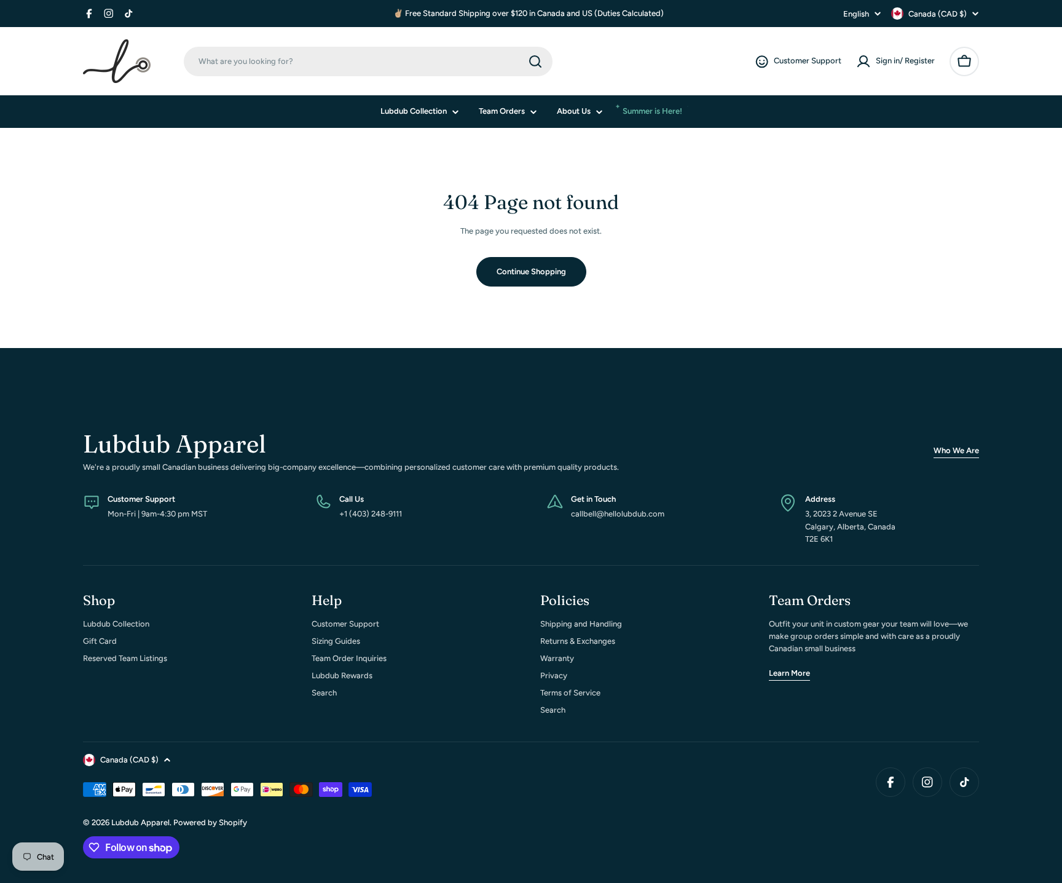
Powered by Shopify (210, 822)
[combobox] (368, 61)
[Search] (535, 61)
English (856, 14)
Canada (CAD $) (937, 13)
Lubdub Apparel (140, 822)
